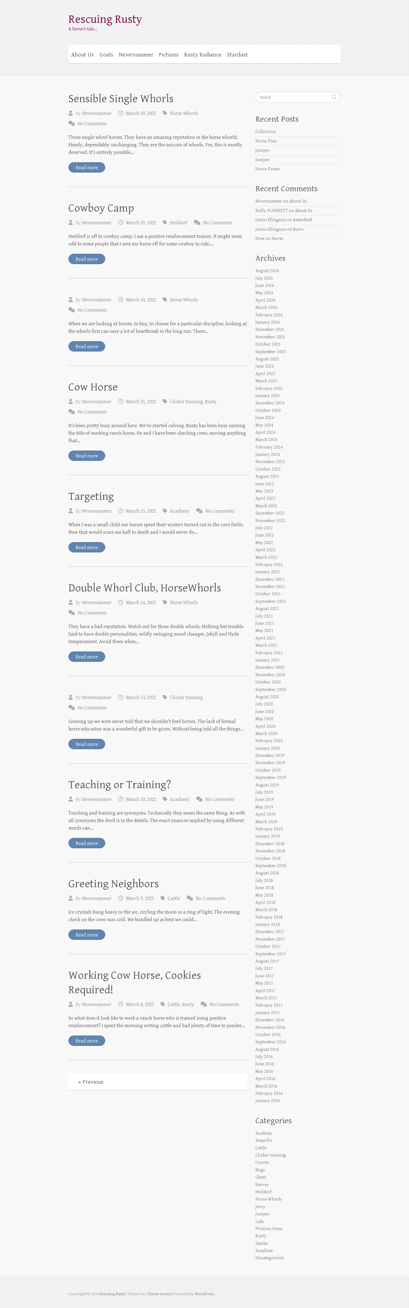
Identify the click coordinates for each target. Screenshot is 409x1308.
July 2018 (264, 880)
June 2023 (264, 484)
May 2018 (264, 895)
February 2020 (269, 741)
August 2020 (267, 697)
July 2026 (264, 278)
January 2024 (267, 454)
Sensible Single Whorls (121, 98)
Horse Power (267, 169)
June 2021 (264, 623)
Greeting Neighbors (113, 883)
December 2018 (269, 844)
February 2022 (269, 564)
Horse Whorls (184, 113)
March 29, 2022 (141, 113)
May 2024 (264, 425)
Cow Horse (93, 387)
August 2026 (267, 271)
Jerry (260, 1206)
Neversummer (136, 54)
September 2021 (270, 601)
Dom (259, 238)
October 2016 (268, 1034)
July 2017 (264, 968)
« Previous (91, 1082)
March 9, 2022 (140, 898)
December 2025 (269, 329)
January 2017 (267, 1013)
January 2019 (267, 836)
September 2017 (270, 954)
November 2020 (270, 675)
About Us (82, 54)
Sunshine (264, 1250)
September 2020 (270, 689)
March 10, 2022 (141, 799)
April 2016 (265, 1078)
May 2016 (264, 1071)
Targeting (91, 496)
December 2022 (269, 513)
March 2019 (266, 822)
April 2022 (265, 550)
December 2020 (269, 667)
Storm (277, 238)
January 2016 (267, 1100)
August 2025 (267, 359)
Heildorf (178, 223)
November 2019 (270, 763)
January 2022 (267, 572)
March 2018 (266, 910)
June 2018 (264, 888)
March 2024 (266, 439)
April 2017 (265, 991)
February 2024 (269, 447)
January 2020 (267, 748)
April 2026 (265, 300)
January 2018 (267, 924)
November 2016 (270, 1027)
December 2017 (269, 932)
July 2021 (264, 616)
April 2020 (265, 726)
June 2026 (264, 285)
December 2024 (269, 403)
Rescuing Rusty (105, 19)
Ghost (260, 1177)
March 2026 (266, 307)
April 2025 (265, 374)
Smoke (261, 1243)
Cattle (174, 898)
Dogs (260, 1170)
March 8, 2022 (140, 1004)
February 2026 (269, 315)
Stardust (237, 54)
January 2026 (267, 322)
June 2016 (264, 1064)
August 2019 (267, 785)
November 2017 (270, 939)
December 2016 (269, 1020)
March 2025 (266, 381)
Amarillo (263, 1140)
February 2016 (269, 1093)
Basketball (302, 220)
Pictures (169, 54)
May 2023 (264, 491)
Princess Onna (268, 1228)
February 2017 (269, 1005)
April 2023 (265, 498)
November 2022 (270, 520)
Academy (179, 511)
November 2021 (270, 586)
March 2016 (266, 1086)
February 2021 (269, 653)
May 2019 (264, 807)
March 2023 (266, 506)
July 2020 (264, 704)
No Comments (92, 124)
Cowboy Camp (101, 208)
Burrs (298, 229)
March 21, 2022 (141, 402)
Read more (87, 168)
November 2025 (270, 337)
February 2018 (269, 917)
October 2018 (268, 858)
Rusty (211, 402)
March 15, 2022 (141, 511)
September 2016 (270, 1042)
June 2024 (264, 418)
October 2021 (268, 594)
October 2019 (268, 770)
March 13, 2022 (141, 697)
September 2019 (270, 777)
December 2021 (269, 579)
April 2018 (265, 902)
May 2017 (264, 983)
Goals (106, 54)
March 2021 (266, 645)
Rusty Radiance (202, 54)
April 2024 (265, 432)
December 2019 (269, 755)
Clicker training (186, 402)
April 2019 (265, 814)
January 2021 (267, 660)
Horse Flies (266, 141)
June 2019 (264, 799)
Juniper (262, 150)
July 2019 (264, 792)
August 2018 (267, 873)
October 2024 (268, 410)
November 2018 (270, 851)
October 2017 (268, 946)
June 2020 (264, 711)
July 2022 (264, 528)
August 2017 (267, 961)
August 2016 (267, 1049)
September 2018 (270, 866)
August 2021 (267, 608)
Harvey (262, 1184)
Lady (259, 1221)
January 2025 (267, 396)
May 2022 (264, 542)
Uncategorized (269, 1258)
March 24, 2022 (141, 300)
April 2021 (265, 638)
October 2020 (268, 682)
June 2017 (264, 976)
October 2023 (268, 469)
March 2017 (266, 998)
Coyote (262, 1162)
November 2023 (270, 461)
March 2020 (266, 733)
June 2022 (264, 535)
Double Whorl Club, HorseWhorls (144, 588)
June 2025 (264, 366)
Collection (265, 131)
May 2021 (264, 630)
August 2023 (267, 476)
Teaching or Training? (119, 784)
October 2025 (268, 344)
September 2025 (270, 352)
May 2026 (264, 293)
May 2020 (264, 719)
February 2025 (269, 388)
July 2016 (264, 1056)
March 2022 (266, 557)
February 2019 (269, 829)
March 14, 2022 (141, 603)
